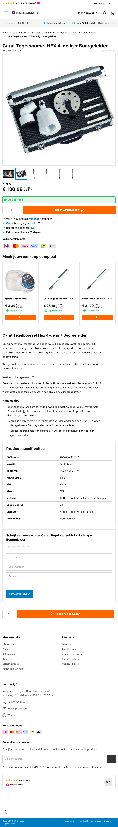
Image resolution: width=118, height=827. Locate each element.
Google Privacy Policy (77, 767)
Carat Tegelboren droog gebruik (50, 32)
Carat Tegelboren (21, 32)
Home (5, 32)
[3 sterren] (18, 546)
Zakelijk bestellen (98, 3)
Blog (111, 3)
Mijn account (8, 644)
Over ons (66, 644)
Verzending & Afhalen (13, 668)
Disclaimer (108, 821)
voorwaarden (101, 767)
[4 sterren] (23, 546)
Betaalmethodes (10, 663)
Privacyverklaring (71, 659)
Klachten (6, 659)
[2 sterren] (13, 546)
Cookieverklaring (70, 663)
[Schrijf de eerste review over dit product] (109, 51)
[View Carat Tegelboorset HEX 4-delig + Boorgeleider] (8, 174)
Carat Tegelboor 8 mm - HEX (97, 298)
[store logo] (26, 12)
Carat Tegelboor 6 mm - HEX (58, 298)
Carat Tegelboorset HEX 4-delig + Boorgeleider (31, 36)
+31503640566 (16, 701)
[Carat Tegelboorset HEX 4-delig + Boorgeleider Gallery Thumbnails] (40, 174)
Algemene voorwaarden (74, 654)
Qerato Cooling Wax (15, 298)
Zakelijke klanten (70, 649)
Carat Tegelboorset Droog (84, 32)
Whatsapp (13, 715)
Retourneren (8, 654)
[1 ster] (8, 546)
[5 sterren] (28, 546)
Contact (6, 649)
